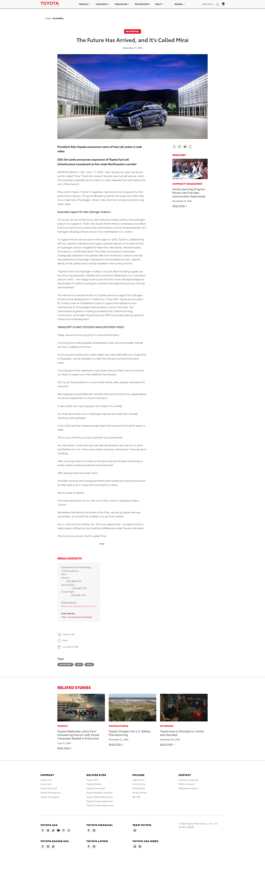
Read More (178, 205)
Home (48, 18)
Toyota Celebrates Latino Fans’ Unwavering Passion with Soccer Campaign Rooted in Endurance (78, 734)
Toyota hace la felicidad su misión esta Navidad (182, 732)
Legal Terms (138, 779)
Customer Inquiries (188, 779)
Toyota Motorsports (50, 792)
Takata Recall (207, 4)
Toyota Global (93, 783)
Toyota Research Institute (99, 792)
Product (83, 4)
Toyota (89, 664)
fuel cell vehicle (65, 664)
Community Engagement (187, 183)
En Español (58, 18)
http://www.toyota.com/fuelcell (77, 617)
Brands (179, 4)
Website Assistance (188, 788)
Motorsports (142, 4)
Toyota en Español (49, 796)
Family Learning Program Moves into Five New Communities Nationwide (188, 192)
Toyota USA (92, 779)
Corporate (102, 4)
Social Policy (138, 783)
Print (65, 640)
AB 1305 (136, 796)
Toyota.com (46, 779)
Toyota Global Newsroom (99, 796)
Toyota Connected (95, 788)
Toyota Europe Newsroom (99, 801)
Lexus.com (45, 783)
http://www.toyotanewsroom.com (78, 606)
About (158, 4)
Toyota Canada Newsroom (100, 805)
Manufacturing (118, 725)
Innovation (121, 4)
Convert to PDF (70, 646)
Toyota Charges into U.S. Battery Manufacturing (130, 732)
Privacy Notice (139, 792)
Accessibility (138, 788)
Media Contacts (187, 783)
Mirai (79, 664)
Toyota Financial (48, 788)
